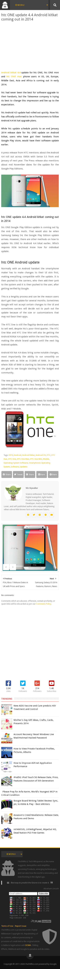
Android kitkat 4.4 (10, 72)
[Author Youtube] (51, 515)
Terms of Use (7, 926)
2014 (11, 455)
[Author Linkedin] (40, 515)
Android (17, 455)
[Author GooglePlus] (45, 515)
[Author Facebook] (28, 515)
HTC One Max (23, 459)
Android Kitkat (28, 455)
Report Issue (20, 926)
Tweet (19, 474)
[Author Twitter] (34, 515)
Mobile (46, 459)
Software (15, 466)
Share (8, 474)
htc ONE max (14, 76)
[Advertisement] (30, 45)
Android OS (41, 455)
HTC (48, 455)
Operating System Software (16, 463)
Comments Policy (43, 604)
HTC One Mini (36, 459)
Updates (23, 466)
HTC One (12, 459)
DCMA (28, 945)
